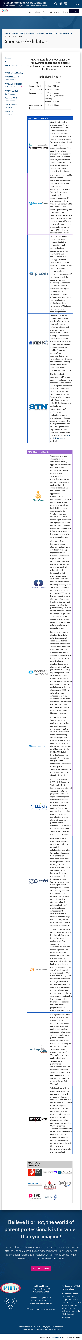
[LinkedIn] (14, 1301)
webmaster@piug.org (46, 1309)
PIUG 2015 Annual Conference (59, 33)
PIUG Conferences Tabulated (12, 113)
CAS (68, 435)
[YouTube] (10, 1307)
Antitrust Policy (25, 1326)
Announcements (11, 62)
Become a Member (41, 1268)
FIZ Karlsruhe (59, 438)
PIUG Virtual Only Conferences (12, 92)
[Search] (55, 4)
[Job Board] (65, 4)
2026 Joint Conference (13, 66)
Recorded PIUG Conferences (11, 99)
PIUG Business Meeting (14, 73)
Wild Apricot (55, 1337)
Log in (74, 11)
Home (7, 33)
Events (15, 33)
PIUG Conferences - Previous (32, 33)
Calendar (8, 58)
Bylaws (37, 1326)
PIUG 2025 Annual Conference (12, 78)
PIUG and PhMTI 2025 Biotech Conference (13, 85)
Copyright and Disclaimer (52, 1326)
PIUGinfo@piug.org (44, 1303)
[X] (6, 1301)
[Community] (60, 4)
